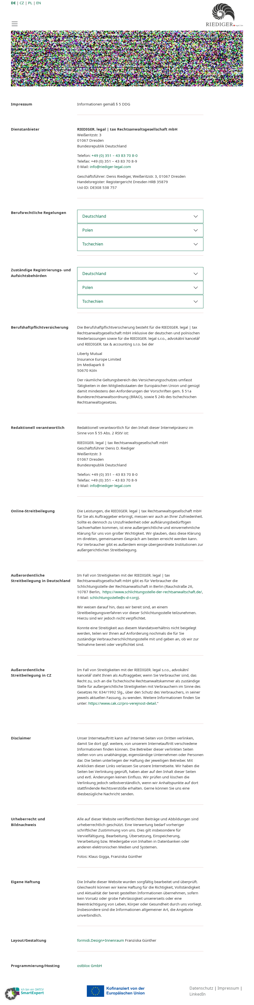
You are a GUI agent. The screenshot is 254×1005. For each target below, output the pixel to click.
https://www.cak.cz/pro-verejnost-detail (122, 703)
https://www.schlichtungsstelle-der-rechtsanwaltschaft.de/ (151, 591)
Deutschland (94, 216)
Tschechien (92, 244)
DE (13, 2)
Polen (87, 230)
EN (38, 2)
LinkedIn (198, 994)
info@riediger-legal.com (110, 166)
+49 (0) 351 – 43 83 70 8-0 (115, 155)
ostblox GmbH (89, 965)
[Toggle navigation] (16, 24)
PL (30, 2)
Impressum (228, 988)
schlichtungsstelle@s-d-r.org (114, 597)
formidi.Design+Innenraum (100, 940)
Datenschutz (201, 988)
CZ (22, 2)
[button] (11, 994)
